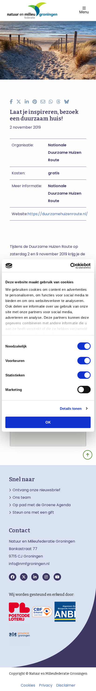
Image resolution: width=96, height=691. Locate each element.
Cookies (28, 685)
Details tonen (71, 408)
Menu (84, 12)
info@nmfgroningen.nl (29, 563)
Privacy (45, 685)
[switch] (84, 360)
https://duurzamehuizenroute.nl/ (57, 214)
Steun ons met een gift (33, 512)
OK (48, 422)
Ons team (22, 497)
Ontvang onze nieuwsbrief (36, 490)
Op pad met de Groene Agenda (42, 505)
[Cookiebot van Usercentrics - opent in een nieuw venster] (70, 266)
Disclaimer (65, 685)
